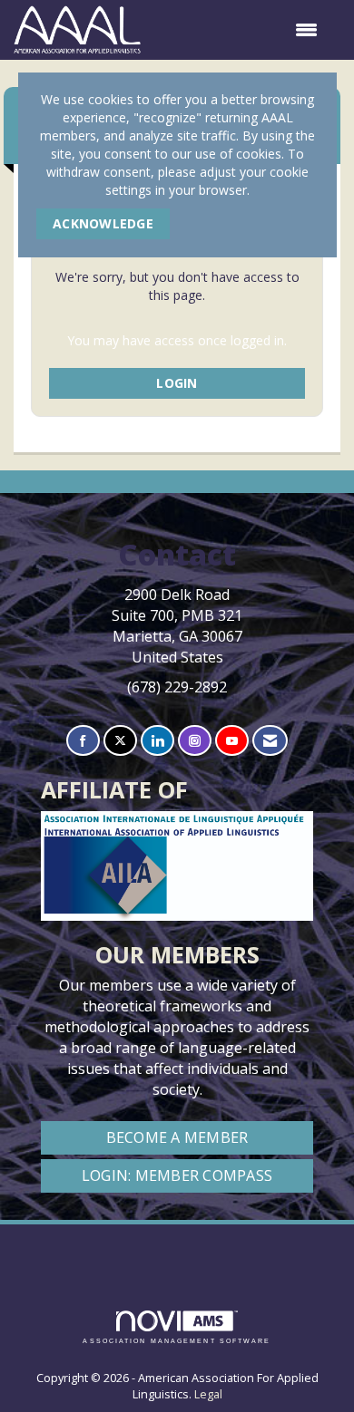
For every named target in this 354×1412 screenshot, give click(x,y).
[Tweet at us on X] (120, 741)
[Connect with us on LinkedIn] (157, 741)
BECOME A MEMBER (177, 1137)
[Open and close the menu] (238, 30)
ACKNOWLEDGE (103, 223)
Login (176, 383)
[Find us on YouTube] (232, 741)
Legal (208, 1394)
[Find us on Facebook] (83, 741)
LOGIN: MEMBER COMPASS (177, 1175)
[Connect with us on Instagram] (194, 741)
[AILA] (177, 1247)
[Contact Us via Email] (270, 741)
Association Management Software (176, 1341)
